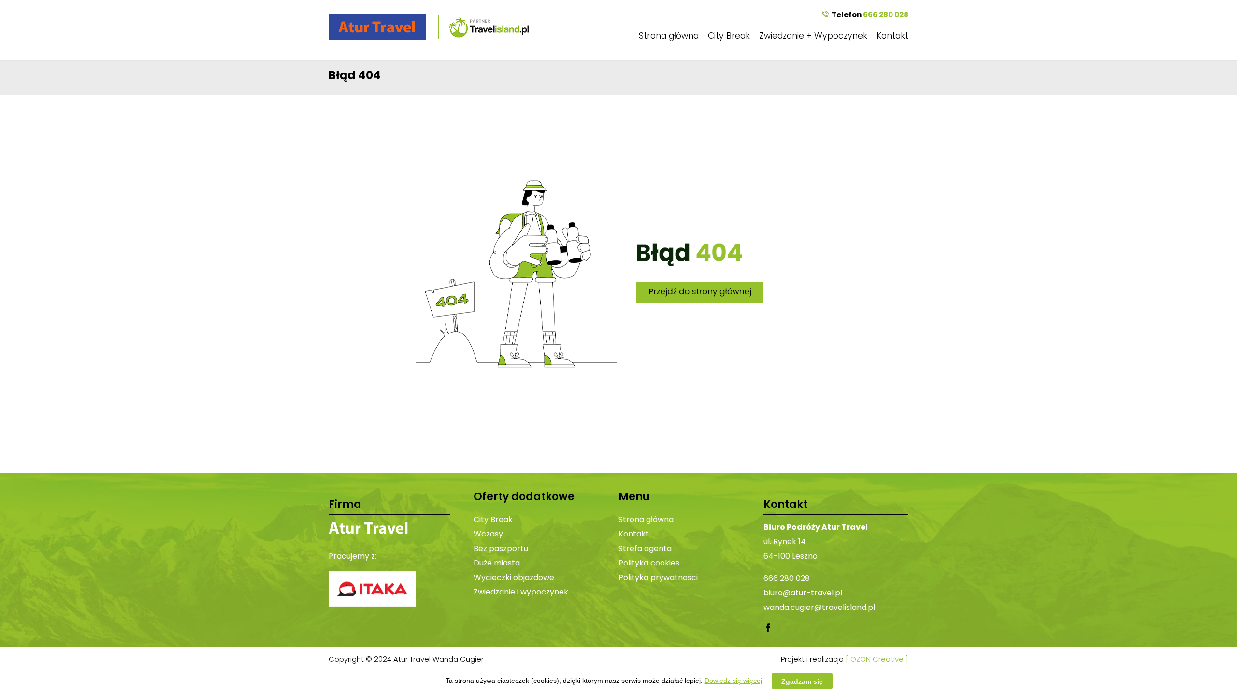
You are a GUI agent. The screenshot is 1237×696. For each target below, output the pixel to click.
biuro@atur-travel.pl (802, 592)
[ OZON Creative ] (877, 659)
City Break (729, 36)
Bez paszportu (501, 548)
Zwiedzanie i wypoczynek (521, 591)
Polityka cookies (648, 562)
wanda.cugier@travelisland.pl (819, 607)
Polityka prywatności (658, 577)
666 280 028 (885, 15)
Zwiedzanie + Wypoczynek (813, 36)
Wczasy (488, 533)
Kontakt (892, 36)
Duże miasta (497, 562)
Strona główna (669, 36)
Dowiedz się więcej (733, 680)
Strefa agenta (645, 548)
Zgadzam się (802, 681)
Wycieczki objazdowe (514, 577)
